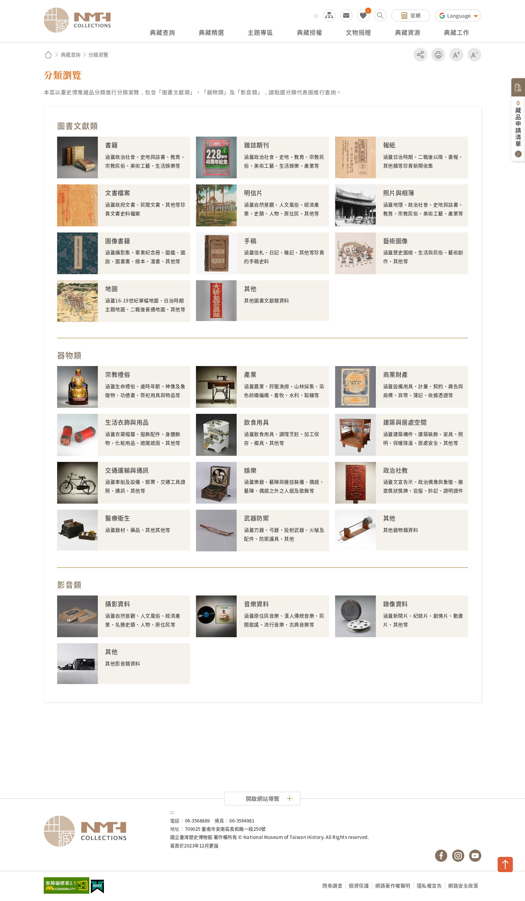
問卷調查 (332, 885)
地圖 (111, 288)
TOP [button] (505, 864)
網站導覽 (329, 15)
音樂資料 (256, 603)
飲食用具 (256, 422)
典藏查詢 (71, 54)
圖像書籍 (117, 240)
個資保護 (359, 885)
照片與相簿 (398, 192)
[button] (262, 798)
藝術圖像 (395, 240)
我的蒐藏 (363, 15)
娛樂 (250, 470)
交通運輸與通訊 (127, 470)
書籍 (111, 145)
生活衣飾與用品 (127, 422)
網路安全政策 (463, 885)
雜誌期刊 (256, 145)
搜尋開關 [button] (380, 15)
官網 (415, 15)
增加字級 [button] (456, 54)
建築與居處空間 (405, 422)
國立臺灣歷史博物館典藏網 (81, 20)
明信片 (253, 192)
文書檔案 (117, 192)
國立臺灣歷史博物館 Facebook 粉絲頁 (441, 856)
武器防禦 (256, 518)
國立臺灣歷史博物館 (101, 831)
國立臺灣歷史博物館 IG (458, 856)
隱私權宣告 (429, 885)
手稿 (250, 240)
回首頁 (48, 54)
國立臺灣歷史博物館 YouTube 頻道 (475, 856)
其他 (250, 288)
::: (316, 15)
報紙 (389, 145)
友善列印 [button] (438, 54)
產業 (250, 374)
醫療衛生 (117, 518)
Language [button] (459, 15)
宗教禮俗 (117, 374)
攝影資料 (117, 603)
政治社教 (395, 470)
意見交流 (346, 15)
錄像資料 (395, 603)
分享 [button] (420, 54)
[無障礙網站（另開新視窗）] (66, 886)
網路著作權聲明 (392, 885)
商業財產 (395, 374)
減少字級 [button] (474, 54)
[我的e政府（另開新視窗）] (97, 887)
